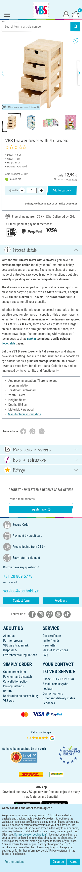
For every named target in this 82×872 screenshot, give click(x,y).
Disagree (58, 862)
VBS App (8, 701)
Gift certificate (52, 636)
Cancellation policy (15, 681)
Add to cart (60, 190)
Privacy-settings (13, 686)
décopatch (8, 343)
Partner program (13, 640)
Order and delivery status (59, 698)
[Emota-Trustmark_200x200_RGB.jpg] (69, 754)
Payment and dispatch (17, 677)
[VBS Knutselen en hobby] (41, 10)
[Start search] (75, 26)
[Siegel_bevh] (23, 757)
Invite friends (51, 640)
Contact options (53, 693)
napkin (31, 338)
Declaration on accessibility (21, 696)
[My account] (66, 14)
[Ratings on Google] (41, 735)
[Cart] (75, 14)
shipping (72, 179)
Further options (14, 862)
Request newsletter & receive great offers (41, 490)
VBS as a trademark (15, 645)
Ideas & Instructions (55, 650)
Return (7, 691)
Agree (73, 862)
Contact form (21, 600)
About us (9, 636)
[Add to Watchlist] (75, 41)
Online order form (14, 672)
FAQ (45, 655)
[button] (6, 73)
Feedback (61, 600)
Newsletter (50, 645)
